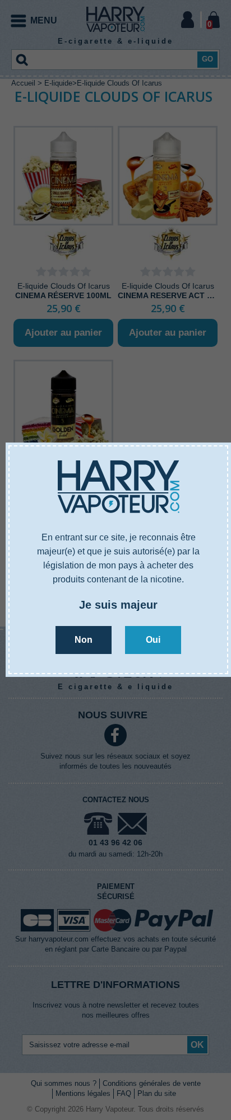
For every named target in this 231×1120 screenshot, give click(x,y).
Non (84, 639)
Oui (153, 639)
